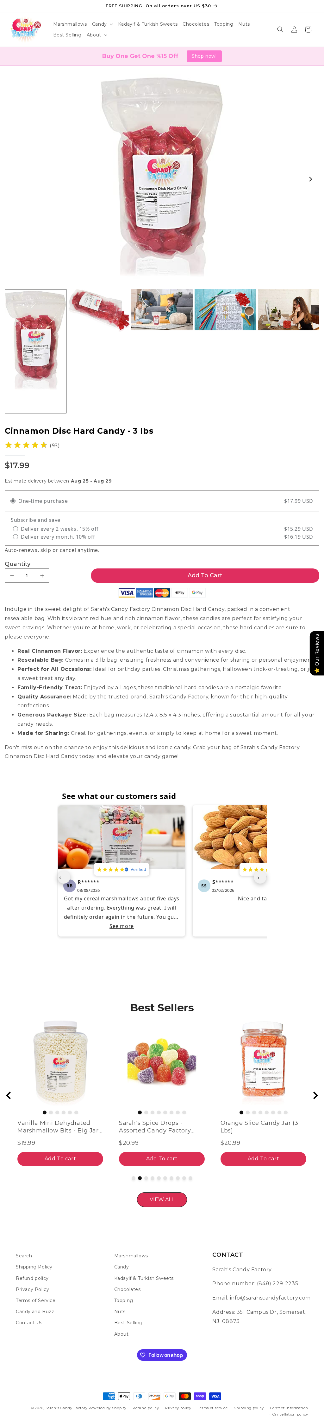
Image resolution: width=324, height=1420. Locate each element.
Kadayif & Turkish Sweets (144, 1278)
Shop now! (204, 56)
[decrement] (12, 575)
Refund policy (32, 1278)
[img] (26, 445)
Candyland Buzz (35, 1311)
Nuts (120, 1311)
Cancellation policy (290, 1414)
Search (24, 1256)
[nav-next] (260, 877)
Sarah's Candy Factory (67, 1408)
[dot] (38, 1112)
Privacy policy (178, 1408)
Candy (121, 1267)
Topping (123, 1300)
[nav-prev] (64, 877)
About (121, 1334)
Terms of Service (36, 1300)
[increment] (42, 575)
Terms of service (213, 1408)
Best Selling (128, 1323)
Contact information (289, 1408)
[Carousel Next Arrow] (310, 179)
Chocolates (127, 1289)
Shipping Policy (34, 1267)
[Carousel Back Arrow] (8, 1095)
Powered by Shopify (108, 1408)
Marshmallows (131, 1256)
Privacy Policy (32, 1289)
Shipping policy (249, 1408)
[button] (102, 24)
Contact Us (29, 1323)
